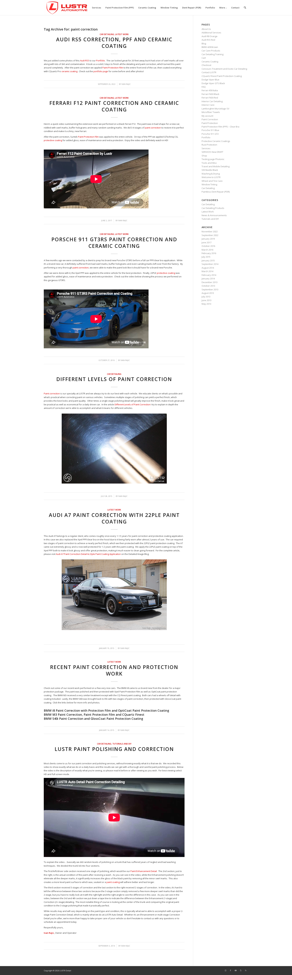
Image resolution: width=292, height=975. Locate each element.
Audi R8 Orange (209, 36)
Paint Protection (210, 123)
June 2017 (206, 242)
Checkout (206, 65)
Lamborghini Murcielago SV (215, 108)
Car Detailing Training (212, 54)
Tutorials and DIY (121, 743)
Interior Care (208, 104)
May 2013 (206, 303)
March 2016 (207, 249)
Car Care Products (211, 50)
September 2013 (210, 289)
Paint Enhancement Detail (143, 871)
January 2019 (208, 238)
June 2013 (206, 300)
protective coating (53, 140)
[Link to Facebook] (230, 970)
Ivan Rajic (126, 84)
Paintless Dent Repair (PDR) (216, 191)
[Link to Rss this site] (245, 970)
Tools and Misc (209, 162)
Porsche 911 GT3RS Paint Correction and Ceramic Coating (114, 242)
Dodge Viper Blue (210, 79)
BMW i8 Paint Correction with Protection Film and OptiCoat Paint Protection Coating (106, 710)
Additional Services (211, 32)
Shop (204, 155)
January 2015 (208, 260)
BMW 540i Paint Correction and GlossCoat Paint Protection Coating (93, 719)
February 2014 (209, 275)
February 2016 (209, 253)
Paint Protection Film (112, 67)
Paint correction (52, 393)
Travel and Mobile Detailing (215, 166)
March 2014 (207, 271)
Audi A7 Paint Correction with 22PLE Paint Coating (114, 518)
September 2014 (210, 264)
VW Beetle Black (210, 169)
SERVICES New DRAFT (212, 151)
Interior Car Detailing (212, 101)
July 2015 (206, 256)
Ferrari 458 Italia (210, 90)
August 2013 (208, 293)
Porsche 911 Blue (210, 130)
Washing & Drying (211, 173)
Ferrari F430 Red (210, 97)
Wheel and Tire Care (212, 180)
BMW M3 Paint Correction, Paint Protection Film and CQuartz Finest (94, 714)
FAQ (204, 86)
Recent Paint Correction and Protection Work (114, 670)
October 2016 (208, 246)
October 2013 (208, 285)
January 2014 (208, 278)
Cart (204, 57)
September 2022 (210, 235)
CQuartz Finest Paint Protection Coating (222, 76)
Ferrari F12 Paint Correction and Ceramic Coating (114, 106)
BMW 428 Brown (210, 47)
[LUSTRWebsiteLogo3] (67, 7)
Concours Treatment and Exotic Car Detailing (224, 68)
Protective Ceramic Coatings (216, 141)
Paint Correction (210, 119)
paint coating (113, 882)
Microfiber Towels (211, 112)
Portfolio (100, 60)
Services (206, 148)
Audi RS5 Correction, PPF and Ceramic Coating (114, 42)
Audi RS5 (84, 60)
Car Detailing (107, 34)
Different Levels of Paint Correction (114, 379)
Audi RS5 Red (208, 39)
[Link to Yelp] (240, 970)
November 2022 (210, 231)
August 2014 (208, 267)
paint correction (153, 127)
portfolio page (100, 71)
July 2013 (206, 296)
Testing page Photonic (213, 159)
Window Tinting (209, 184)
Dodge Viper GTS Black (213, 83)
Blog (204, 43)
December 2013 (209, 282)
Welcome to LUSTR (211, 177)
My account (207, 115)
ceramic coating (69, 71)
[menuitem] (96, 7)
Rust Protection (209, 144)
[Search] (245, 7)
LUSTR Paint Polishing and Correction (114, 749)
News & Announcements (214, 215)
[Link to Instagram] (225, 970)
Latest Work (122, 34)
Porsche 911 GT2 (210, 133)
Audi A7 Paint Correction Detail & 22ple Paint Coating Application (88, 554)
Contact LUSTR (209, 72)
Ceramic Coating (210, 61)
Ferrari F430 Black (210, 94)
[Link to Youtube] (235, 970)
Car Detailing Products (213, 208)
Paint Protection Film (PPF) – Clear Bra (220, 126)
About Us (206, 29)
